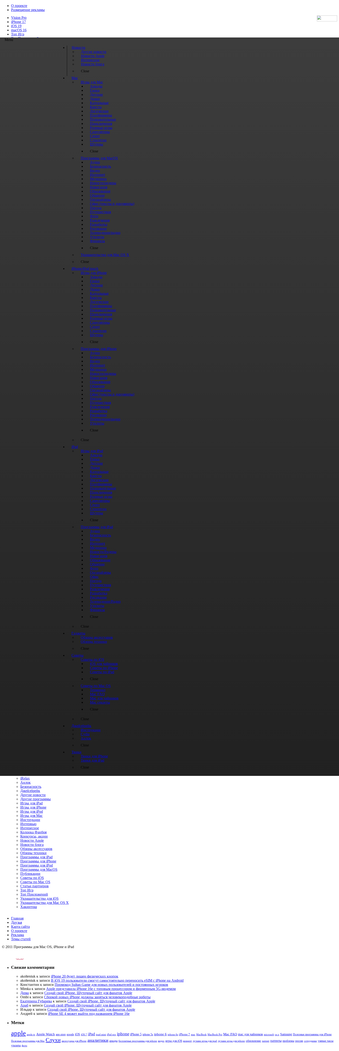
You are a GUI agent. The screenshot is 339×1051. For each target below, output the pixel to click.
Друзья (16, 922)
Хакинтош (28, 907)
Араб (24, 1005)
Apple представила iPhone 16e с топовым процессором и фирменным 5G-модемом (111, 989)
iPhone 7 (184, 1034)
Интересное (29, 828)
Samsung (286, 1034)
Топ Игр (17, 34)
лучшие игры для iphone (231, 1040)
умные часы (325, 1040)
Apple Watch (45, 1034)
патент (265, 1040)
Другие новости (33, 795)
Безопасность (30, 787)
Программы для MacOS (38, 869)
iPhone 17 (18, 22)
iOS (77, 1034)
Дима (24, 993)
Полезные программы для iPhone (312, 1034)
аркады (113, 1040)
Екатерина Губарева (36, 1001)
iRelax (25, 778)
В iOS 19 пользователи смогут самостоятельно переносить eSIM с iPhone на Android (117, 980)
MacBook (201, 1034)
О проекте (19, 6)
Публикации (30, 874)
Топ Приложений (34, 894)
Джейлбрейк (30, 791)
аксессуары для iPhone (74, 1040)
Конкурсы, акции (34, 836)
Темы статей (21, 939)
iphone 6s (173, 1034)
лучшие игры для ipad (205, 1040)
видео (161, 1040)
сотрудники (310, 1040)
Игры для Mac (31, 816)
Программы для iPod (36, 865)
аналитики (97, 1040)
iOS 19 (16, 26)
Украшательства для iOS (39, 898)
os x (277, 1034)
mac (193, 1034)
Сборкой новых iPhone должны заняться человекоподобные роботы (97, 997)
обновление (253, 1040)
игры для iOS (173, 1040)
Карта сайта (20, 927)
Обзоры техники (33, 853)
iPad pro (111, 1034)
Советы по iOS (32, 878)
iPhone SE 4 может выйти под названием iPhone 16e (89, 1014)
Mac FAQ (230, 1034)
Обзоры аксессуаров (36, 849)
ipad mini (101, 1034)
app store (61, 1034)
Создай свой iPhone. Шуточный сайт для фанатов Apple (88, 993)
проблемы (288, 1040)
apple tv (31, 1034)
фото (24, 1045)
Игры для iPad (31, 803)
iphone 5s (148, 1034)
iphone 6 (160, 1034)
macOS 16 (19, 30)
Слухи (53, 1040)
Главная (17, 918)
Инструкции (30, 820)
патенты (276, 1040)
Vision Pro (19, 18)
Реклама (17, 935)
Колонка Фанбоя (33, 832)
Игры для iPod (31, 811)
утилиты (16, 1045)
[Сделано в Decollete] (16, 959)
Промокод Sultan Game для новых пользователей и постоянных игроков (111, 985)
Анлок (25, 782)
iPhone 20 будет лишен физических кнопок (84, 976)
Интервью (28, 824)
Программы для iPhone (38, 861)
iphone (123, 1033)
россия (299, 1040)
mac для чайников (250, 1034)
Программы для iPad (36, 857)
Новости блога (32, 845)
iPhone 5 (136, 1034)
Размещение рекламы (28, 10)
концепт (187, 1041)
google (70, 1034)
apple (18, 1033)
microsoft (269, 1034)
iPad (91, 1034)
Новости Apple (32, 840)
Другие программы (35, 799)
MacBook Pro (215, 1034)
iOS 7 (84, 1034)
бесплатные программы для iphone (138, 1040)
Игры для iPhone (33, 807)
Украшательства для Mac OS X (44, 903)
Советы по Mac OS (35, 882)
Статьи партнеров (34, 886)
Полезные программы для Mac (28, 1040)
